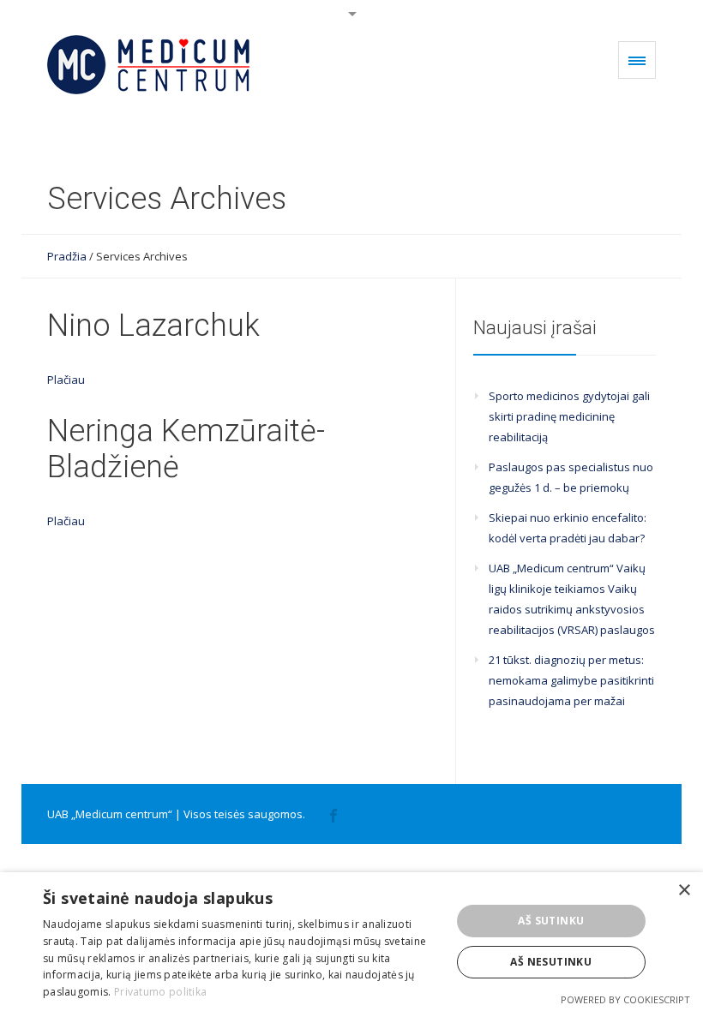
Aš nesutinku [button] (551, 961)
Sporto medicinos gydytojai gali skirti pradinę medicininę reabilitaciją (569, 416)
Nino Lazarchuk (153, 326)
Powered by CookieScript (625, 999)
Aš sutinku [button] (551, 920)
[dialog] (351, 941)
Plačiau (66, 379)
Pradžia (67, 256)
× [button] (683, 890)
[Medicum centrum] (152, 64)
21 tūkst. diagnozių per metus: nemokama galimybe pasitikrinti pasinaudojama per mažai (571, 680)
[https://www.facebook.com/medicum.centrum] (333, 814)
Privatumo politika (160, 991)
